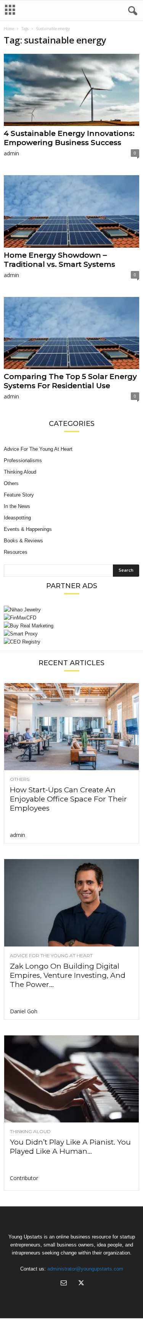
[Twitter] (80, 1284)
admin (11, 153)
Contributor (24, 1178)
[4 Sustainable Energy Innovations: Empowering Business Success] (71, 90)
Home (9, 28)
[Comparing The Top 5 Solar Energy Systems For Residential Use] (71, 333)
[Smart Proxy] (71, 634)
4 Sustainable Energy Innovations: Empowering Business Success (69, 138)
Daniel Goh (23, 1011)
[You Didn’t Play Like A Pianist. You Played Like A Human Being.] (71, 1078)
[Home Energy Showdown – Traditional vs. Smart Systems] (71, 211)
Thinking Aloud (20, 472)
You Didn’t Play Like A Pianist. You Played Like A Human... (70, 1147)
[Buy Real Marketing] (71, 626)
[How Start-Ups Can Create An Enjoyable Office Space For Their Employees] (71, 726)
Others (11, 483)
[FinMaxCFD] (71, 618)
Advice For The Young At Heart (38, 449)
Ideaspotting (17, 518)
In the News (17, 506)
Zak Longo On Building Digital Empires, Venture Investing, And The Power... (67, 975)
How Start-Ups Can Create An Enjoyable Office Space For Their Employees (68, 799)
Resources (15, 552)
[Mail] (63, 1284)
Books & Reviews (23, 540)
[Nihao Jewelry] (71, 610)
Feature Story (19, 495)
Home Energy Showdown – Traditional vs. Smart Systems (59, 260)
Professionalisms (23, 460)
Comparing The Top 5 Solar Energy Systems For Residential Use (70, 381)
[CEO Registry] (71, 642)
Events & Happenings (28, 529)
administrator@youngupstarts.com (85, 1269)
